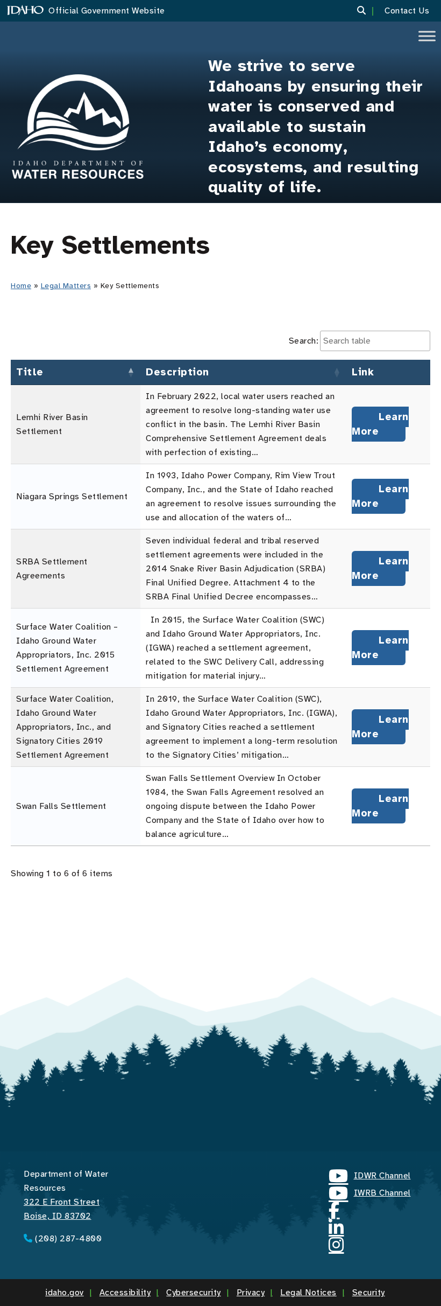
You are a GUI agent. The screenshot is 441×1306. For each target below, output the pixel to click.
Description (177, 372)
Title (30, 372)
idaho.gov (64, 1292)
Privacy (251, 1292)
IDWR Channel (370, 1177)
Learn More (380, 424)
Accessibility (125, 1292)
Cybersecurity (193, 1292)
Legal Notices (308, 1292)
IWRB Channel (370, 1195)
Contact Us (407, 10)
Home (21, 285)
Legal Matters (66, 285)
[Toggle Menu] (427, 36)
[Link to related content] (77, 126)
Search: (304, 341)
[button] (368, 11)
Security (368, 1292)
